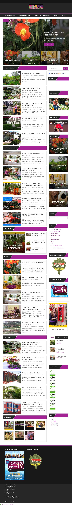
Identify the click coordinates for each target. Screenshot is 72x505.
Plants (56, 15)
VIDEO (63, 15)
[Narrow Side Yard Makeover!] (12, 392)
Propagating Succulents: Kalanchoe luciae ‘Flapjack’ (61, 350)
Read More (49, 44)
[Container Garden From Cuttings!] (40, 424)
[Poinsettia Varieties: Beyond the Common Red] (12, 218)
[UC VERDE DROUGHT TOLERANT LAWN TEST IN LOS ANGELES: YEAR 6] (12, 327)
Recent (58, 337)
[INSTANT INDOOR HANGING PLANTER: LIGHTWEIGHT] (12, 158)
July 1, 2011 (24, 361)
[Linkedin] (36, 1)
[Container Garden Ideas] (52, 357)
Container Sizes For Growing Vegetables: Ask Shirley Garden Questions (32, 185)
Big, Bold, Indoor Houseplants (32, 277)
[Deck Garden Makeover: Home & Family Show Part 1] (12, 108)
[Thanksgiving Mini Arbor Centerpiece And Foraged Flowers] (12, 312)
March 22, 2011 (25, 374)
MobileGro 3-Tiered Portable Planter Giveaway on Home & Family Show (33, 200)
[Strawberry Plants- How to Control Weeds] (28, 234)
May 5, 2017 (58, 187)
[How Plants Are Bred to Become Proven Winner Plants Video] (19, 423)
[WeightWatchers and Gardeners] (28, 249)
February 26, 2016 (31, 63)
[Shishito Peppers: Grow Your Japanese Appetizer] (28, 243)
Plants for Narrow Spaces (31, 372)
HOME (52, 237)
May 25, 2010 (59, 357)
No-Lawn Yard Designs (58, 248)
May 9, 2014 (24, 92)
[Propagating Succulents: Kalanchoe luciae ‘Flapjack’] (19, 434)
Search (65, 68)
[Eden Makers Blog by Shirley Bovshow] (36, 7)
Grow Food (46, 15)
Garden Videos (54, 233)
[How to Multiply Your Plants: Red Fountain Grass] (9, 435)
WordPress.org (54, 425)
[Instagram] (33, 1)
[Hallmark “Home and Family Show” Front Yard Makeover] (12, 123)
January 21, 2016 (25, 157)
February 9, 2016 (50, 63)
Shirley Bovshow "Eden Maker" (37, 75)
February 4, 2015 (25, 187)
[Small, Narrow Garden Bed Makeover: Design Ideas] (12, 93)
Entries (53, 421)
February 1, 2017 (58, 205)
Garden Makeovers (25, 15)
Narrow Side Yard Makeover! (31, 387)
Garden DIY (38, 15)
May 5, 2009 (25, 389)
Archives (65, 337)
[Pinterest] (41, 1)
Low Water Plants (55, 239)
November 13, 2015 (26, 311)
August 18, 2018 (25, 75)
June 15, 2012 (35, 236)
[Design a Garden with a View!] (12, 78)
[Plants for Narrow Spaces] (12, 377)
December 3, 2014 (26, 202)
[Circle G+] (44, 1)
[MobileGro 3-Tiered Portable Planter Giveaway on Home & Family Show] (12, 203)
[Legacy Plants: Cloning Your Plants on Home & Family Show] (9, 425)
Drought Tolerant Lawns (56, 245)
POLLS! (52, 241)
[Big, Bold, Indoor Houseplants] (12, 282)
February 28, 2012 (26, 137)
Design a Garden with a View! (31, 73)
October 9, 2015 (25, 326)
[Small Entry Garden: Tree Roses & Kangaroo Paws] (12, 362)
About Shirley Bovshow (56, 229)
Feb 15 (15, 251)
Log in (52, 419)
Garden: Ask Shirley (55, 235)
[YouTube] (38, 1)
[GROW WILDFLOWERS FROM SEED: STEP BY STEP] (12, 266)
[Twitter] (30, 1)
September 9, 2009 (60, 352)
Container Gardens (10, 15)
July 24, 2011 (35, 243)
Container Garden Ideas (61, 356)
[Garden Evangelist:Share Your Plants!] (29, 435)
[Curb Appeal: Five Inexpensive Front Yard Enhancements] (12, 137)
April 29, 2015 (25, 172)
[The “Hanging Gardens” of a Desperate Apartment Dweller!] (12, 407)
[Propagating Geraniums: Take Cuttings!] (29, 424)
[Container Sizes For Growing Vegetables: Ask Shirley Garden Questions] (12, 188)
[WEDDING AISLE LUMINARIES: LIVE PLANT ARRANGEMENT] (12, 173)
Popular (52, 337)
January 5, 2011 (36, 250)
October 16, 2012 (25, 122)
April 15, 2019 (25, 266)
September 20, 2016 (12, 63)
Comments (54, 423)
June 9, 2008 (25, 406)
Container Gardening (55, 231)
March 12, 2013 (25, 107)
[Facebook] (27, 1)
